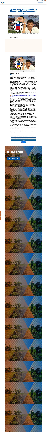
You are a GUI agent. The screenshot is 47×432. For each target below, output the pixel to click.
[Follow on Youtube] (40, 0)
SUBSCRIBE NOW (14, 158)
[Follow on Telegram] (41, 0)
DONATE (44, 0)
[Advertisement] (25, 46)
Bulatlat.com (12, 74)
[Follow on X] (37, 0)
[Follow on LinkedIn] (38, 0)
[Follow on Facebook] (36, 0)
